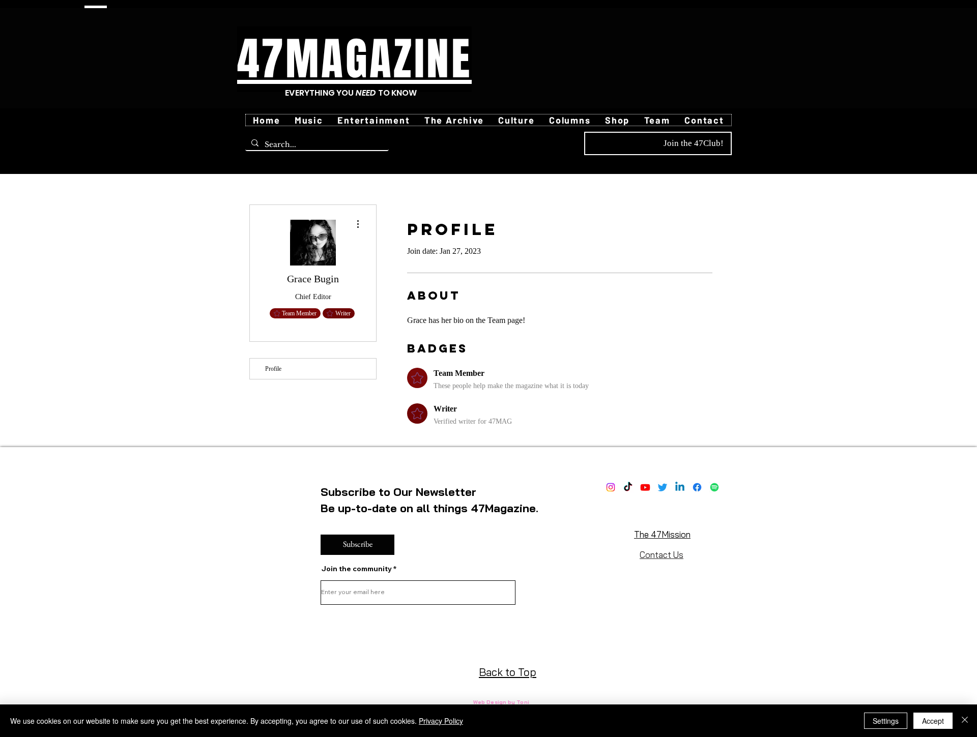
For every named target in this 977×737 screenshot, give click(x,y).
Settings (886, 721)
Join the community (357, 568)
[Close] (965, 721)
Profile (273, 368)
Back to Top (507, 672)
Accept (933, 721)
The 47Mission (662, 534)
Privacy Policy (441, 721)
